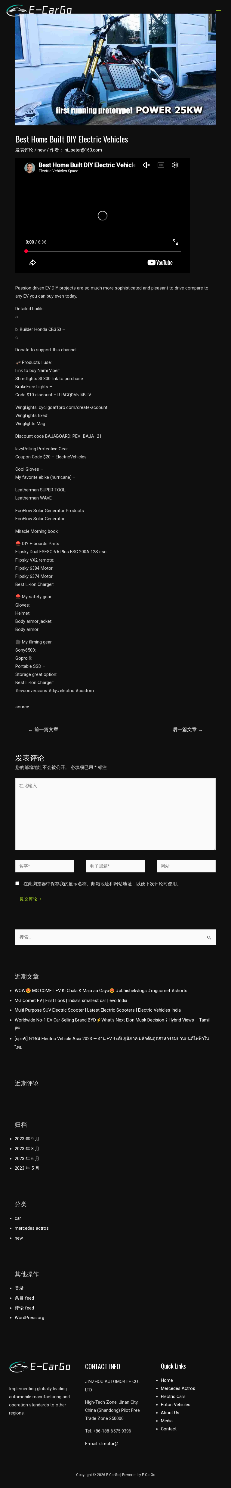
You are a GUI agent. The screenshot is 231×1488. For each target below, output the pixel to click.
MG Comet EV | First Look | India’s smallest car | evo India (71, 1000)
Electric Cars (173, 1396)
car (18, 1218)
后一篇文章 (188, 729)
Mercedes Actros (178, 1388)
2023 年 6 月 (27, 1158)
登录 (19, 1288)
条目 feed (24, 1298)
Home (167, 1380)
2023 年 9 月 (27, 1139)
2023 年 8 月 (27, 1148)
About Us (170, 1412)
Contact (169, 1429)
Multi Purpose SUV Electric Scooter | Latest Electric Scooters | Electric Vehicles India (98, 1010)
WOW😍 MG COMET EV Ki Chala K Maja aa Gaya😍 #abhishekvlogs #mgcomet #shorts (101, 990)
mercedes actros (32, 1228)
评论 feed (24, 1308)
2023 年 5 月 (27, 1168)
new (42, 150)
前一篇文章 (43, 729)
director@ (109, 1443)
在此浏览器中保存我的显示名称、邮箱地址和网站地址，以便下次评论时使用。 (102, 883)
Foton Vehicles (175, 1404)
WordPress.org (29, 1317)
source (22, 707)
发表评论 (24, 150)
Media (167, 1421)
